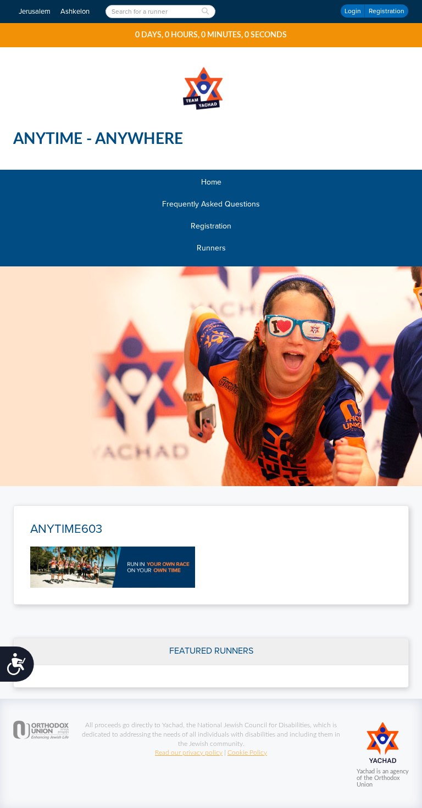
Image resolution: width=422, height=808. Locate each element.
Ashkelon (75, 11)
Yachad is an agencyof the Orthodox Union (383, 778)
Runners (211, 248)
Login (353, 11)
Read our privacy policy (189, 752)
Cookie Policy (247, 752)
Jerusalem (35, 11)
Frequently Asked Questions (211, 204)
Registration (386, 11)
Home (211, 182)
